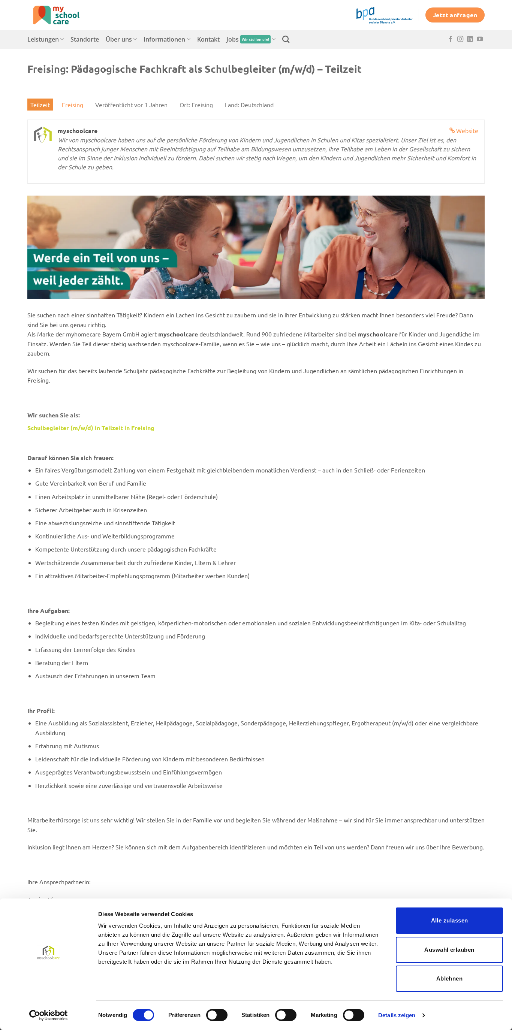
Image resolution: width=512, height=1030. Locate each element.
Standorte (84, 39)
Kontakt (208, 39)
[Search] (285, 39)
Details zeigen (396, 1015)
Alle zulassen (449, 920)
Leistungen (43, 39)
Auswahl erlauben (449, 949)
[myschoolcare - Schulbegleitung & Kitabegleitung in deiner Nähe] (64, 15)
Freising (72, 104)
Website (467, 130)
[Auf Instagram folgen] (460, 39)
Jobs (247, 39)
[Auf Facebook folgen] (451, 39)
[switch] (217, 1015)
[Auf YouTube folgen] (480, 39)
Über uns (119, 39)
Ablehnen (449, 978)
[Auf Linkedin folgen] (470, 39)
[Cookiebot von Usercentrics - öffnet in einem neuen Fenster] (48, 1015)
